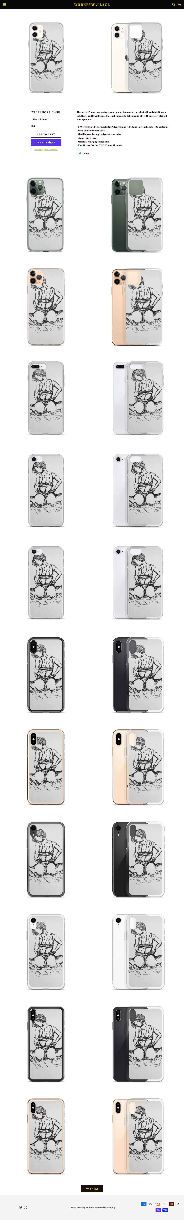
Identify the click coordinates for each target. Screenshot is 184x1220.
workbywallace (92, 4)
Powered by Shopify (105, 1207)
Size (34, 119)
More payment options (46, 149)
